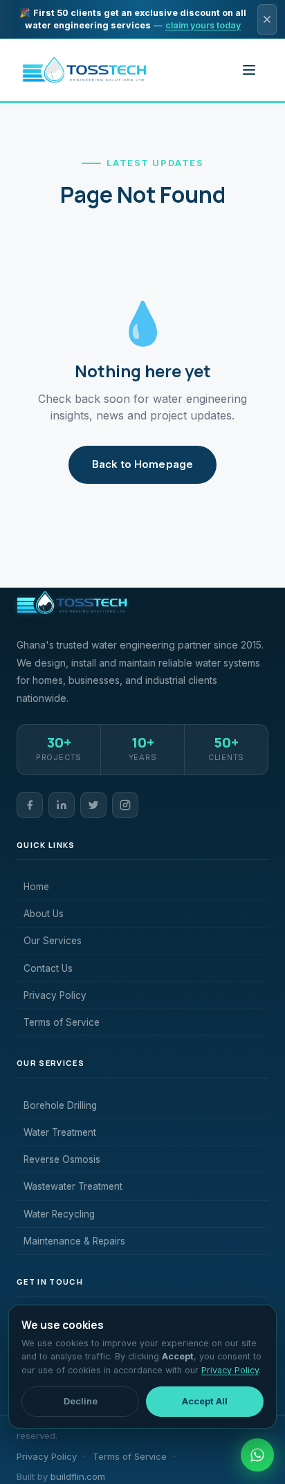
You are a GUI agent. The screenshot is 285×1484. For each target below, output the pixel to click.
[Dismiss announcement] (267, 19)
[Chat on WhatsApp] (257, 1455)
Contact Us (48, 968)
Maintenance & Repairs (74, 1241)
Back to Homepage (142, 464)
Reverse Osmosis (62, 1159)
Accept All (205, 1400)
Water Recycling (59, 1214)
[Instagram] (125, 805)
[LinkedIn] (61, 805)
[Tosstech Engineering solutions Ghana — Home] (84, 70)
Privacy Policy (55, 995)
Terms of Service (62, 1022)
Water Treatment (60, 1132)
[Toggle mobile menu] (249, 70)
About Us (44, 913)
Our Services (53, 940)
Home (36, 886)
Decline (81, 1400)
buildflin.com (77, 1476)
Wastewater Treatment (73, 1186)
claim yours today (203, 25)
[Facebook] (30, 805)
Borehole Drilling (60, 1105)
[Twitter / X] (93, 805)
